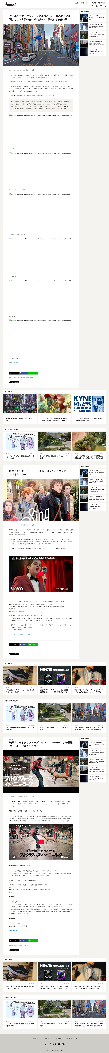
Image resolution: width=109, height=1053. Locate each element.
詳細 (10, 882)
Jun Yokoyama (21, 70)
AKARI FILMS (13, 930)
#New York (26, 945)
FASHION (84, 3)
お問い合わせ (48, 1038)
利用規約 (58, 1038)
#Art (10, 377)
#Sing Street (17, 649)
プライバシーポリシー (71, 1038)
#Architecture (21, 377)
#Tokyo (15, 377)
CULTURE (92, 3)
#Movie (11, 649)
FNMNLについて (35, 1038)
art (6, 416)
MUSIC (77, 3)
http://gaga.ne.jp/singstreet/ (16, 611)
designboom (14, 362)
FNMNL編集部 (21, 525)
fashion (7, 687)
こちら (20, 629)
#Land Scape (29, 377)
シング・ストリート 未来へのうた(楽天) (20, 634)
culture (11, 13)
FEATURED (102, 3)
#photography (18, 945)
